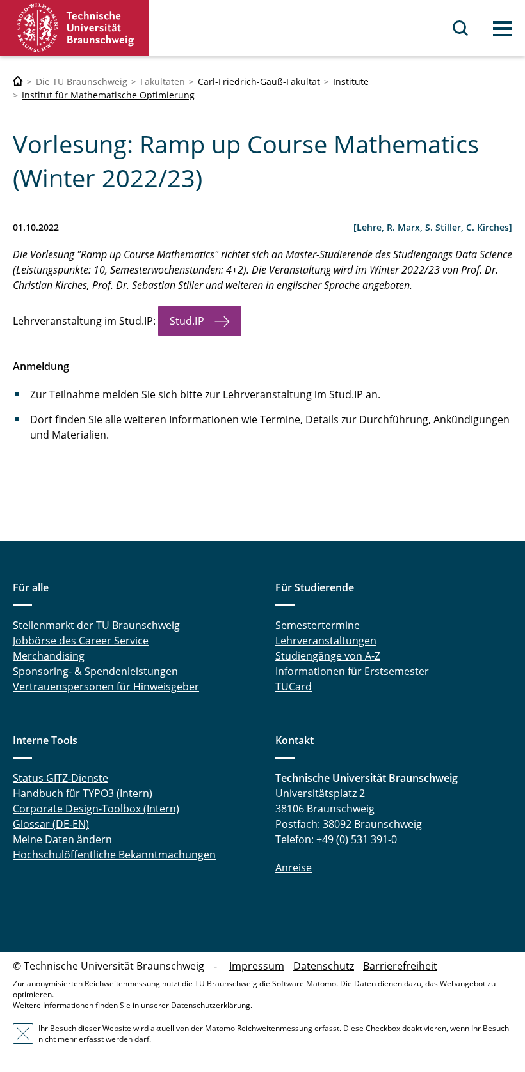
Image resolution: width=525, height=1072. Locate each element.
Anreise (293, 867)
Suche (461, 28)
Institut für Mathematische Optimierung (108, 95)
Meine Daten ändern (62, 839)
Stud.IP (187, 321)
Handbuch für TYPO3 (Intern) (82, 793)
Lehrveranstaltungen (325, 640)
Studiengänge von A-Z (327, 656)
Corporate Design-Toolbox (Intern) (96, 809)
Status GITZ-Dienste (60, 778)
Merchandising (49, 656)
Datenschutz (323, 966)
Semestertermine (317, 625)
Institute (351, 81)
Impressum (256, 966)
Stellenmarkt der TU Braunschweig (96, 625)
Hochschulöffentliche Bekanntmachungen (114, 855)
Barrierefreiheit (400, 966)
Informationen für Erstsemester (352, 671)
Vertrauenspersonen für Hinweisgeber (106, 687)
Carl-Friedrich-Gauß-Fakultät (259, 81)
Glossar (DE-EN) (51, 824)
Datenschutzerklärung (210, 1005)
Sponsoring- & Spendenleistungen (95, 671)
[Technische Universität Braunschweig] (75, 28)
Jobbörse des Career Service (81, 640)
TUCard (293, 687)
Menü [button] (502, 29)
